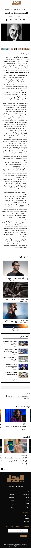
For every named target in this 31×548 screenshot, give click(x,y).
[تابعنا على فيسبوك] (22, 486)
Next (2, 35)
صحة (12, 500)
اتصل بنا (27, 518)
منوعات (11, 504)
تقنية (27, 503)
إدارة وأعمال (25, 494)
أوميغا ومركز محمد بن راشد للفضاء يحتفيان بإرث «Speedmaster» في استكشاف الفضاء (10, 343)
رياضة (12, 507)
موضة (27, 497)
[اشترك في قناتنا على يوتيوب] (10, 486)
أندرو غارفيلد (26, 398)
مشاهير (11, 497)
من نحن (27, 515)
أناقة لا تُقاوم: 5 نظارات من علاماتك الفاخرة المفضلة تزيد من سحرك (17, 279)
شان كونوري (16, 396)
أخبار (24, 424)
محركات (27, 507)
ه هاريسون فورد (25, 396)
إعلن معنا (26, 521)
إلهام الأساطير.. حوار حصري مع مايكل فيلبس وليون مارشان (16, 321)
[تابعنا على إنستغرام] (19, 486)
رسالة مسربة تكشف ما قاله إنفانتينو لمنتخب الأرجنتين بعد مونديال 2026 (11, 366)
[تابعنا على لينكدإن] (13, 486)
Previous (28, 35)
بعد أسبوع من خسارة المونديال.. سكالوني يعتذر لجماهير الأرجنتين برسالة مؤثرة (10, 351)
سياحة (27, 500)
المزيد (5, 469)
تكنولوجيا (24, 455)
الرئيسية (24, 9)
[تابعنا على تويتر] (16, 486)
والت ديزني (9, 396)
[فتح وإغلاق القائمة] (23, 3)
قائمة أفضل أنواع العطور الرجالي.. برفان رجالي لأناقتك (16, 300)
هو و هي (11, 494)
